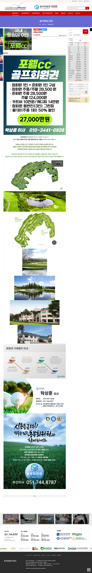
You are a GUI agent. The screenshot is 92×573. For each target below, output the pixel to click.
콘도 (78, 42)
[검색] (87, 8)
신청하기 (86, 92)
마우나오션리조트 (71, 72)
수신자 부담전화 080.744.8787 (9, 537)
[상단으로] (89, 570)
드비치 (69, 68)
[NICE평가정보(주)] (64, 535)
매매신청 (63, 13)
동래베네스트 (70, 57)
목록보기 (34, 496)
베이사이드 (70, 75)
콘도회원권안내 (36, 13)
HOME (40, 24)
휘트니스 (85, 42)
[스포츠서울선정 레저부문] (64, 539)
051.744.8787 (11, 534)
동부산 (69, 61)
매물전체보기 (15, 13)
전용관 (56, 13)
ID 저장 (70, 35)
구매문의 (37, 29)
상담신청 (43, 29)
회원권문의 (54, 555)
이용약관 (43, 555)
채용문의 (59, 555)
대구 (69, 54)
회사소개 (70, 13)
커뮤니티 (77, 13)
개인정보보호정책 (36, 555)
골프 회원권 (71, 42)
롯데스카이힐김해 (71, 70)
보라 (69, 79)
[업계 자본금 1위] (80, 539)
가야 (69, 48)
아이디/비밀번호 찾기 (76, 35)
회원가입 (87, 1)
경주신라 (69, 52)
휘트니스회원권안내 (47, 13)
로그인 (81, 1)
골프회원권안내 (25, 13)
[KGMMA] (80, 535)
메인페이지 (75, 1)
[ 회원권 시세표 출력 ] (78, 80)
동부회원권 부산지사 (46, 7)
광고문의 (48, 555)
